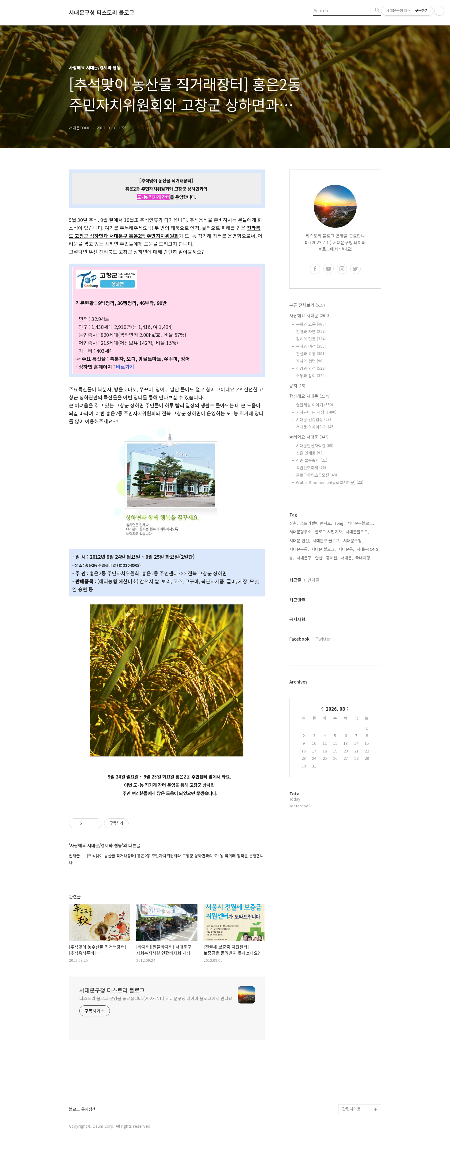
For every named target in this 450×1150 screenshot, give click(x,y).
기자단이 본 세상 (316, 412)
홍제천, (332, 558)
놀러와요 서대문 (308, 437)
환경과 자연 (311, 331)
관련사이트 (351, 1109)
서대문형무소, (301, 532)
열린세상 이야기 (314, 405)
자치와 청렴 (310, 361)
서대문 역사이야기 (315, 427)
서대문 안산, (299, 540)
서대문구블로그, (360, 523)
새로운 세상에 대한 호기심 (361, 1094)
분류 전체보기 (308, 305)
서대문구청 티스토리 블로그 (101, 12)
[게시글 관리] (95, 823)
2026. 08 (335, 709)
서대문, (347, 558)
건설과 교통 (311, 353)
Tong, (340, 523)
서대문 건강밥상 (313, 419)
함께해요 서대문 (310, 396)
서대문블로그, (357, 532)
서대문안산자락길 (314, 445)
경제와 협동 (311, 339)
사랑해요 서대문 (310, 315)
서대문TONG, (368, 549)
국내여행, (363, 558)
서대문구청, (353, 540)
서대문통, (346, 549)
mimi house (353, 1080)
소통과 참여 (311, 376)
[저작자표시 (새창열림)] (131, 823)
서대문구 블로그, (327, 540)
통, (291, 558)
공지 (297, 386)
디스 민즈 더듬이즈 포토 (361, 1065)
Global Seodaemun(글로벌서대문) (329, 482)
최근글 (295, 580)
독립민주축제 (311, 467)
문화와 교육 (311, 324)
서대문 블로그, (323, 549)
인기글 (313, 580)
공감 (346, 1031)
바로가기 (125, 366)
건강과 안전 (311, 368)
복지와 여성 (311, 346)
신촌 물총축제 (311, 460)
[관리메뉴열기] (439, 10)
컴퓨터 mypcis (355, 1040)
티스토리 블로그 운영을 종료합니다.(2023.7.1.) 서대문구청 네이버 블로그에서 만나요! (156, 998)
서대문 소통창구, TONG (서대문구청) (359, 1016)
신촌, (293, 523)
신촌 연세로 (310, 453)
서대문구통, (299, 549)
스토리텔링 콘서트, (316, 523)
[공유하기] (88, 823)
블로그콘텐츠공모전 (316, 475)
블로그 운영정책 (82, 1109)
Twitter (323, 639)
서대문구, (305, 558)
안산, (319, 558)
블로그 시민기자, (329, 532)
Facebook (299, 639)
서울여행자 (352, 1050)
